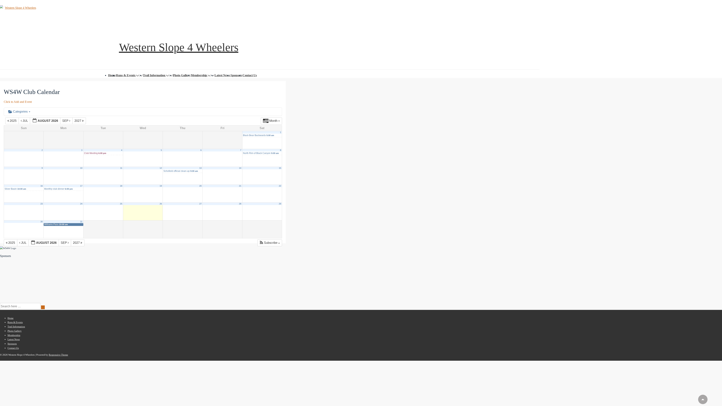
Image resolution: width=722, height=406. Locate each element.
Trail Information (154, 75)
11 (121, 168)
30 (41, 221)
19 (161, 186)
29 (280, 204)
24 (81, 204)
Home (112, 75)
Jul (25, 120)
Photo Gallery (181, 75)
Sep (65, 120)
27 (200, 204)
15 (280, 168)
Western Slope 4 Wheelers (178, 47)
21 (240, 186)
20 (200, 186)
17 (81, 186)
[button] (270, 243)
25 (121, 204)
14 (240, 168)
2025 (13, 120)
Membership (199, 75)
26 (161, 204)
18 (121, 186)
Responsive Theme (58, 354)
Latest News (222, 75)
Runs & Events (125, 75)
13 (200, 168)
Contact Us (250, 75)
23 (41, 204)
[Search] (43, 307)
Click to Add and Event (18, 101)
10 (81, 168)
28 (240, 204)
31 (81, 221)
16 (41, 186)
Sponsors (236, 75)
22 (280, 186)
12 (161, 168)
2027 (78, 120)
